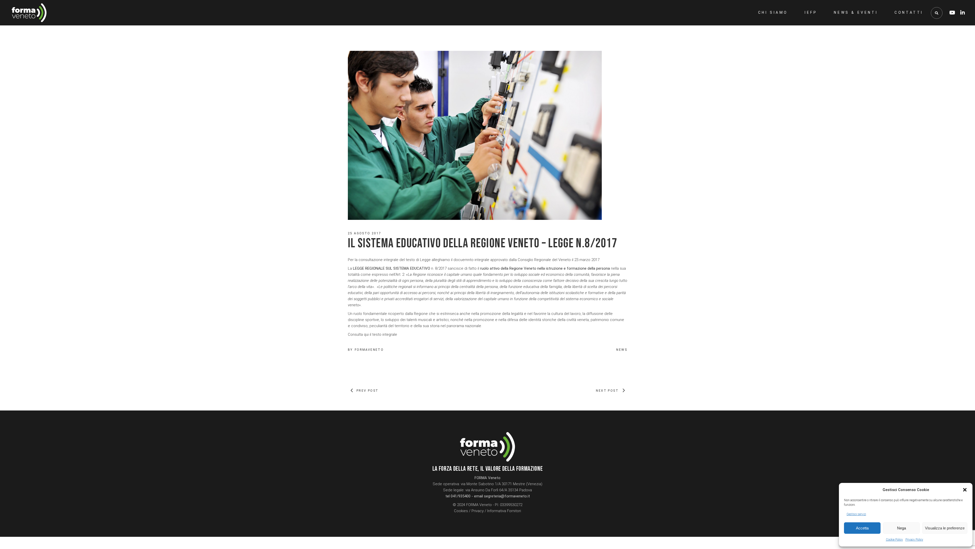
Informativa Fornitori (504, 511)
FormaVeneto (369, 350)
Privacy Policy (914, 539)
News (621, 350)
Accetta (862, 528)
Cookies (461, 511)
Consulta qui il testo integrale (372, 334)
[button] (964, 489)
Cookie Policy (894, 539)
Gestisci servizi (856, 514)
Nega (901, 528)
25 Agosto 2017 (364, 233)
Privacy (478, 511)
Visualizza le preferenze (945, 528)
